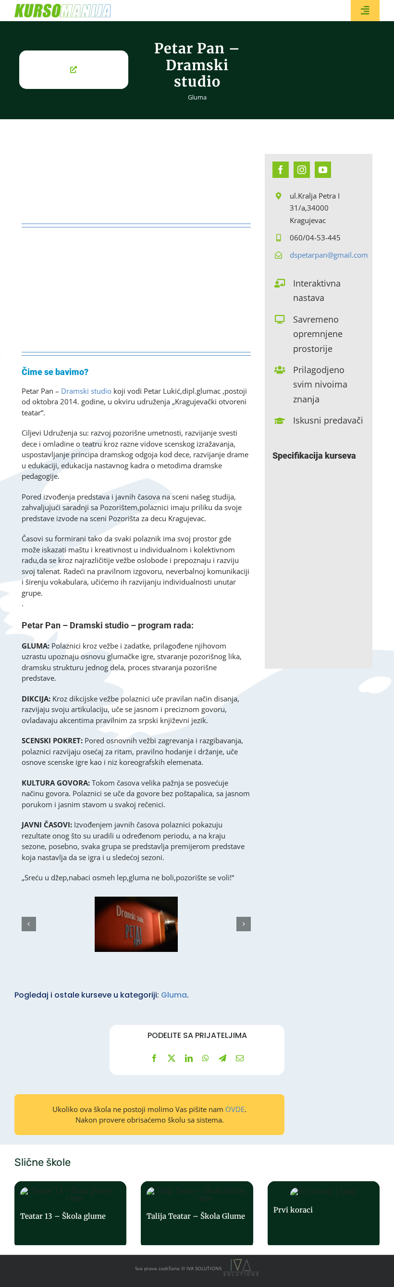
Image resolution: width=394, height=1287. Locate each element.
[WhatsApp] (205, 1058)
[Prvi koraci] (324, 1215)
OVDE (235, 1109)
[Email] (239, 1058)
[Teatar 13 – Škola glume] (70, 1215)
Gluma (197, 97)
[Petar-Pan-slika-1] (136, 924)
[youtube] (323, 170)
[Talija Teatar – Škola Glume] (197, 1215)
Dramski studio (85, 391)
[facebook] (280, 170)
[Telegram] (222, 1058)
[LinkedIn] (188, 1058)
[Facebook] (154, 1058)
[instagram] (302, 170)
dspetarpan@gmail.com (329, 255)
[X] (171, 1058)
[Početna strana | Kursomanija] (70, 10)
